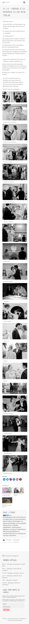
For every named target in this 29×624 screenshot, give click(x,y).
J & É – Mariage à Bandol (9, 580)
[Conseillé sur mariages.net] (14, 556)
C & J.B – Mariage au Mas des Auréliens (11, 584)
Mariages (16, 540)
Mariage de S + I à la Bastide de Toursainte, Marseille (7, 505)
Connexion (6, 610)
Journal (8, 540)
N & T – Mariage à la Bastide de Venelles (11, 570)
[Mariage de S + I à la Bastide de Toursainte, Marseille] (7, 500)
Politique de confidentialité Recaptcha (16, 619)
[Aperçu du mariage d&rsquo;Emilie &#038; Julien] (7, 490)
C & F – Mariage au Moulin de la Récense (12, 577)
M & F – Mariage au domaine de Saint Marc (13, 565)
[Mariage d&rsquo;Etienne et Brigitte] (19, 490)
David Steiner (9, 512)
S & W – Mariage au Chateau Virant (13, 573)
